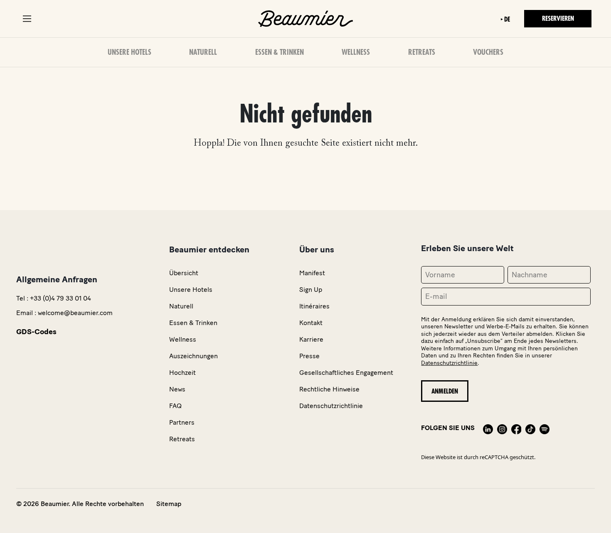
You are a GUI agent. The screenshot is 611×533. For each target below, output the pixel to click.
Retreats (421, 52)
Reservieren (558, 18)
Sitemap (168, 504)
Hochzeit (182, 373)
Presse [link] (309, 356)
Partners (182, 422)
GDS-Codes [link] (36, 331)
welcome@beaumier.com (75, 313)
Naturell (203, 52)
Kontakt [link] (311, 323)
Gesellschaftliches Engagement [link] (346, 373)
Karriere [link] (311, 339)
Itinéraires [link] (314, 306)
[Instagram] (502, 428)
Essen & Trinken (279, 52)
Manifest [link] (312, 273)
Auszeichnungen (193, 356)
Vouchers (488, 52)
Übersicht (183, 273)
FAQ (175, 406)
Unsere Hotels (129, 52)
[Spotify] (544, 428)
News (177, 389)
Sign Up (310, 289)
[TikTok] (530, 428)
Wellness (356, 52)
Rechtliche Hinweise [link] (329, 389)
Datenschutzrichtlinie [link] (331, 406)
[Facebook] (516, 428)
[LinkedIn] (488, 428)
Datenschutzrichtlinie (449, 363)
